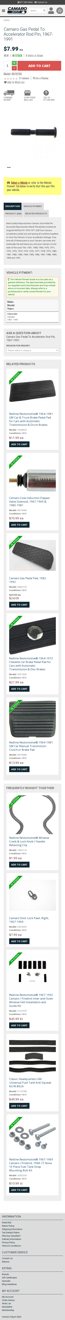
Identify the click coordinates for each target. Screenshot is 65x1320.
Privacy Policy (8, 1242)
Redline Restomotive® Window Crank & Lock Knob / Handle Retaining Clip (29, 841)
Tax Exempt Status (11, 1232)
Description (12, 206)
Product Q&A (13, 213)
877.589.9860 (26, 2)
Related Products (36, 213)
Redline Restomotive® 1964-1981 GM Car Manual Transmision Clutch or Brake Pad (31, 746)
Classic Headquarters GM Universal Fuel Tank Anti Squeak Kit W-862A (30, 1082)
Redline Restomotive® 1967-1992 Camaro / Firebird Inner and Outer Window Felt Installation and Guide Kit (31, 1000)
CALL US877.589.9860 (49, 98)
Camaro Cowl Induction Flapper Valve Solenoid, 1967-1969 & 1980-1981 (29, 501)
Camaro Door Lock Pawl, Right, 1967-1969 (29, 920)
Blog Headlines (9, 1284)
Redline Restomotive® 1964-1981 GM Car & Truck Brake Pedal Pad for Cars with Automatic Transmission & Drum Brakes (31, 419)
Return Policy (8, 1226)
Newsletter (7, 1307)
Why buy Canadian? (11, 1236)
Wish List (6, 1303)
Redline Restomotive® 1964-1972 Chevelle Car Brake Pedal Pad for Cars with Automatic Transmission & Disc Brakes (31, 663)
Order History (8, 1300)
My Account (8, 1297)
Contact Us (41, 2)
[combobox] (32, 350)
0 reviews (24, 78)
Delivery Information (11, 1239)
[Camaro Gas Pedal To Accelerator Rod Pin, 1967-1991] (33, 132)
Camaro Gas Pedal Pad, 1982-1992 (28, 580)
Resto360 (6, 1222)
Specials (6, 1281)
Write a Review (40, 78)
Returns (5, 1261)
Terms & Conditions (11, 1246)
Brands (5, 1274)
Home (7, 20)
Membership (8, 1310)
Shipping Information (12, 1229)
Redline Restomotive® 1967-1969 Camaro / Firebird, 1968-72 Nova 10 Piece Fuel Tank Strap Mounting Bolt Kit (31, 1164)
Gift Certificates (9, 1277)
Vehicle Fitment (33, 206)
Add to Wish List (15, 82)
